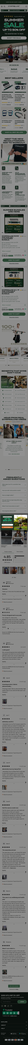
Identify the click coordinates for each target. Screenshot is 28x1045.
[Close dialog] (26, 515)
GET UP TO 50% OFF (7, 527)
